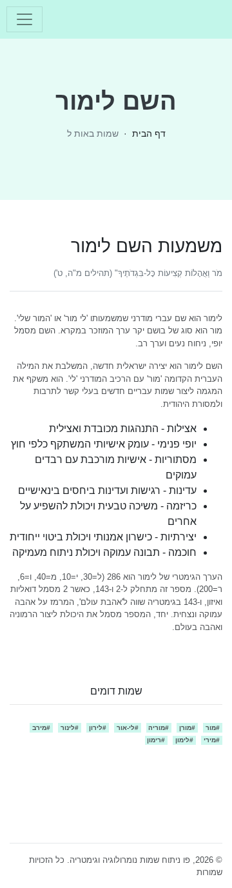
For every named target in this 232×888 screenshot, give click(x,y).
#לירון (97, 727)
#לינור (70, 727)
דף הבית (149, 133)
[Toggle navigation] (24, 19)
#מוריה (158, 727)
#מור (213, 727)
